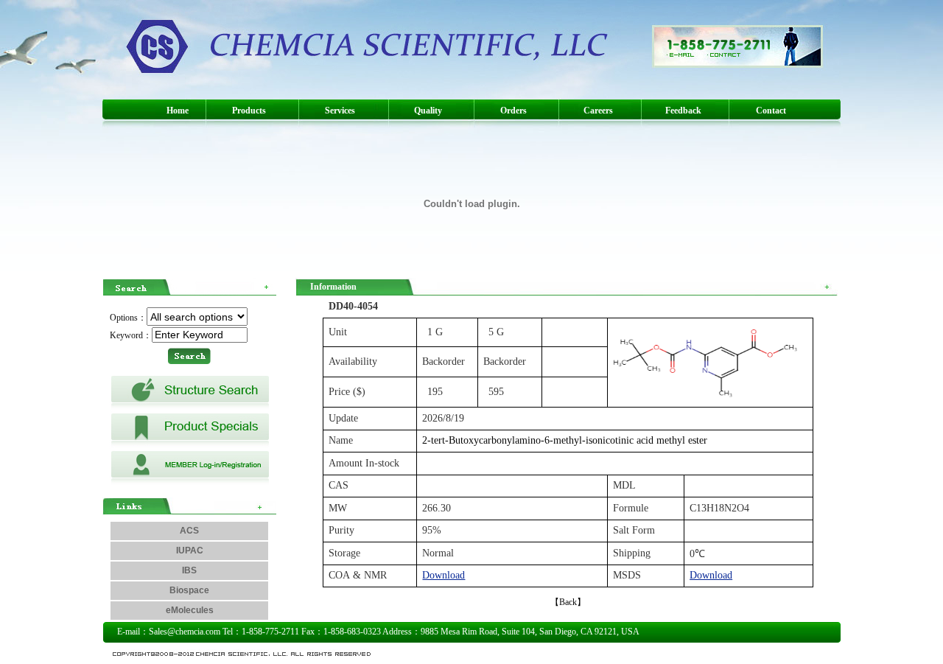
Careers (598, 110)
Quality (428, 110)
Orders (513, 110)
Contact (771, 110)
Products (249, 110)
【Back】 (568, 602)
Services (340, 110)
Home (177, 110)
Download (443, 575)
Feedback (683, 110)
